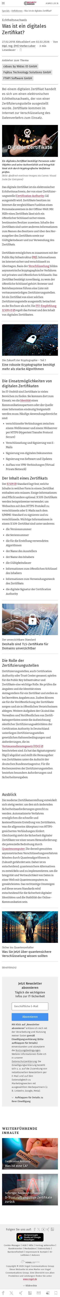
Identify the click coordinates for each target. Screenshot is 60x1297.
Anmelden (52, 3)
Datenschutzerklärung (24, 1061)
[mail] (39, 1293)
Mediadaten (30, 1248)
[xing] (21, 1293)
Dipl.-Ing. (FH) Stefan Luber (19, 46)
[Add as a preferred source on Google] (30, 1237)
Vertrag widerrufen (45, 1245)
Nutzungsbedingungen (28, 1050)
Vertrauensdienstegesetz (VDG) (21, 746)
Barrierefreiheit (16, 1251)
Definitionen (17, 11)
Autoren (36, 1255)
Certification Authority (30, 195)
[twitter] (11, 1293)
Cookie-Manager (12, 1245)
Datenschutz (44, 1248)
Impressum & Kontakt (36, 1251)
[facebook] (3, 1293)
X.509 (10, 483)
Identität (25, 400)
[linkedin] (30, 1293)
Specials (6, 11)
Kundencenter (15, 1248)
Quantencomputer (13, 848)
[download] (48, 1293)
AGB (24, 1245)
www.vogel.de (30, 1279)
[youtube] (42, 1229)
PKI (34, 257)
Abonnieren (30, 1017)
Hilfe (31, 1245)
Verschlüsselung (38, 266)
